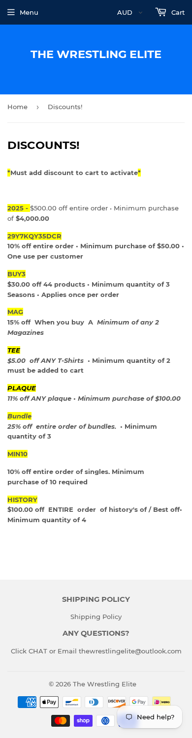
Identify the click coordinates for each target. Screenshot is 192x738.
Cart (177, 12)
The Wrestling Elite (96, 54)
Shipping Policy (96, 616)
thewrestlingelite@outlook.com (130, 651)
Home (17, 107)
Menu (29, 12)
